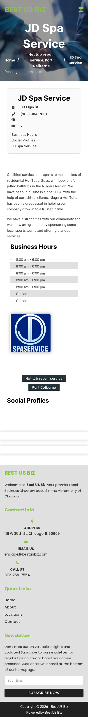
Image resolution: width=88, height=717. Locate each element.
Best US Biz (25, 9)
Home (10, 60)
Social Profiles (23, 140)
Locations (14, 614)
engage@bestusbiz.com (26, 554)
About (10, 607)
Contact (12, 621)
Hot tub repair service (44, 378)
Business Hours (24, 134)
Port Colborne (44, 387)
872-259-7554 (17, 575)
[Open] (81, 9)
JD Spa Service (24, 146)
